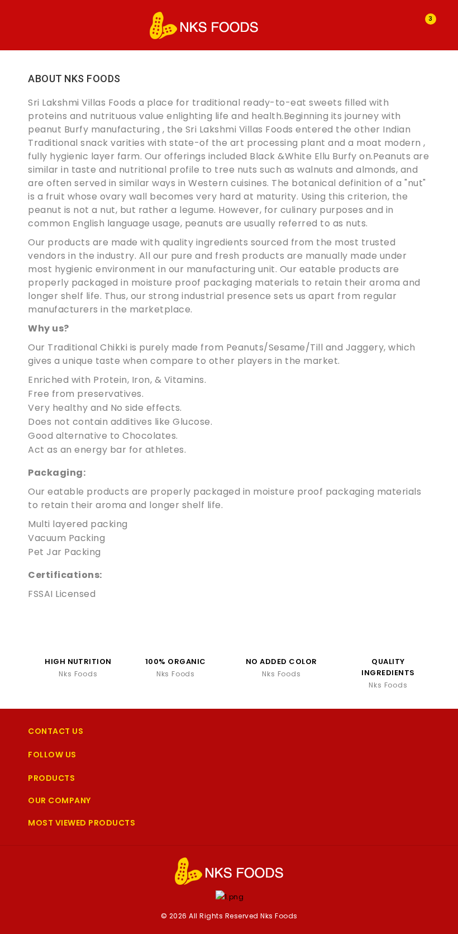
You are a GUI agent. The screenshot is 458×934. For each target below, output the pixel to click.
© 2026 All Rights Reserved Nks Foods (229, 916)
